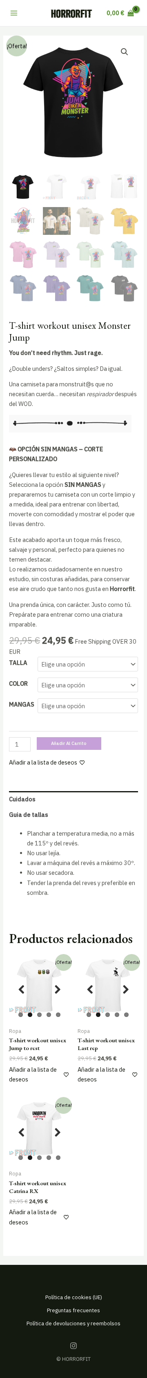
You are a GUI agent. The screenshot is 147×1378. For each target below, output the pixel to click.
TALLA (18, 663)
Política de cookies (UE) (73, 1297)
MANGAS (21, 704)
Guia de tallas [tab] (28, 814)
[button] (124, 52)
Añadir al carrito (69, 743)
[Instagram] (73, 1345)
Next (57, 989)
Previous (21, 989)
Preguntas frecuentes (73, 1310)
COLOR (18, 683)
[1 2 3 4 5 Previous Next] (39, 990)
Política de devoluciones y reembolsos (73, 1323)
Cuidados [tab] (22, 799)
